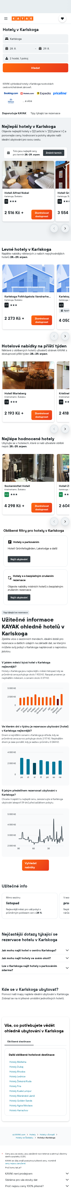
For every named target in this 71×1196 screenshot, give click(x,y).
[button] (6, 18)
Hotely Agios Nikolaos (20, 1105)
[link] (19, 559)
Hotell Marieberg (15, 393)
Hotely (32, 1134)
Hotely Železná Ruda (20, 1081)
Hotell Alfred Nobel (16, 192)
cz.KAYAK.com (18, 1134)
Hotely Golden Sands (20, 1100)
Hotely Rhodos (17, 1071)
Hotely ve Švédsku (24, 1137)
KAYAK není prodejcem (19, 1173)
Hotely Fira (15, 1086)
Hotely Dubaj (16, 1066)
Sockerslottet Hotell (17, 486)
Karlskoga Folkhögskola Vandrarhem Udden (28, 296)
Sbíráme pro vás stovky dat (21, 1179)
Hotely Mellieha (17, 1061)
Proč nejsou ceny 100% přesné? (24, 1186)
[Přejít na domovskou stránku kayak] (22, 18)
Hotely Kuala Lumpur (20, 1091)
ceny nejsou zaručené (15, 1163)
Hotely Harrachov (18, 1110)
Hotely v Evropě (47, 1134)
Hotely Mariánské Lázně (22, 1095)
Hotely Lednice (17, 1076)
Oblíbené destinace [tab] (19, 1041)
